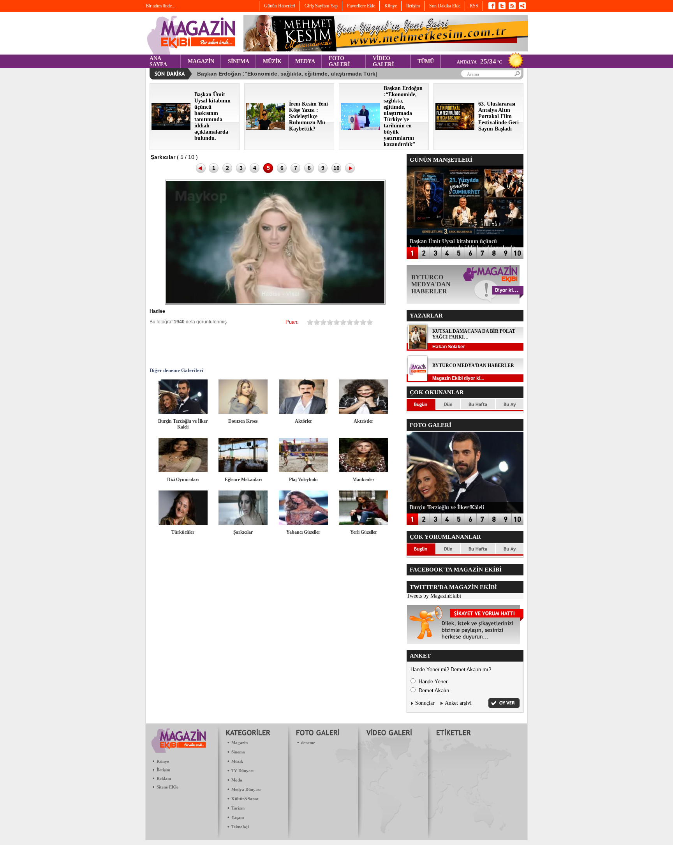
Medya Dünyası (246, 789)
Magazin (239, 742)
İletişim (163, 769)
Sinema (238, 752)
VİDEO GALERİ (383, 61)
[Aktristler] (363, 412)
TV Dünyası (242, 770)
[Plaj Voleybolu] (303, 470)
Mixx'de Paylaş (347, 346)
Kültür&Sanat (245, 798)
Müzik (237, 761)
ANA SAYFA (158, 61)
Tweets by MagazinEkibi (434, 596)
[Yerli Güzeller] (363, 523)
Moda (236, 780)
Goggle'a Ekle (254, 346)
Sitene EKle (167, 787)
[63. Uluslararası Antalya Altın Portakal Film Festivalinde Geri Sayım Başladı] (454, 128)
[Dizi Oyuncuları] (183, 470)
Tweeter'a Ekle (207, 346)
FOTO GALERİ (339, 61)
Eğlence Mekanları (243, 479)
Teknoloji (240, 826)
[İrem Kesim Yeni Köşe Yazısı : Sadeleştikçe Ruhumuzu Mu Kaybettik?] (265, 128)
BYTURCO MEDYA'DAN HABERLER (473, 365)
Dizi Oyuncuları (183, 479)
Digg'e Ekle (277, 346)
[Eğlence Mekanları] (243, 470)
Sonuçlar (425, 703)
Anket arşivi (458, 703)
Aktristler (363, 421)
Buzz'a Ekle (370, 346)
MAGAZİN (201, 61)
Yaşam (237, 817)
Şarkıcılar (243, 532)
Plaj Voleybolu (303, 479)
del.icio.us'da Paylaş (324, 346)
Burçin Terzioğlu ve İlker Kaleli (183, 424)
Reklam (164, 778)
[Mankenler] (363, 470)
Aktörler (303, 421)
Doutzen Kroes (243, 421)
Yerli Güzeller (363, 532)
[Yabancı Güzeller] (303, 523)
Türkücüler (182, 532)
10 (336, 168)
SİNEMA (238, 61)
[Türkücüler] (183, 523)
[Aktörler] (303, 412)
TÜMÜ (426, 61)
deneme (308, 742)
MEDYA (305, 61)
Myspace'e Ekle (230, 346)
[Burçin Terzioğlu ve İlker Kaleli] (183, 412)
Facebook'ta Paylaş (184, 346)
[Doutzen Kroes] (243, 412)
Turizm (238, 808)
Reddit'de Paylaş (300, 346)
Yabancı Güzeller (303, 532)
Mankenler (363, 479)
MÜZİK (272, 61)
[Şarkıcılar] (243, 523)
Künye (163, 761)
